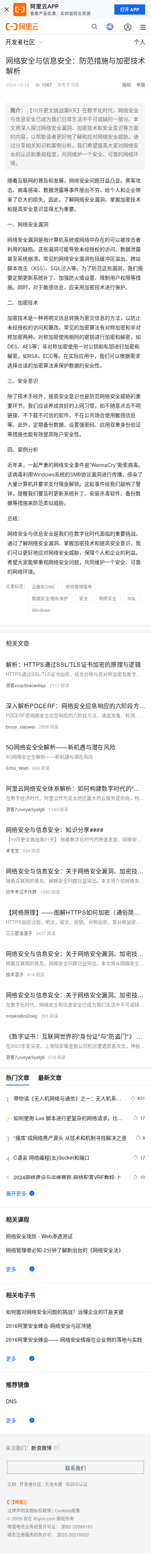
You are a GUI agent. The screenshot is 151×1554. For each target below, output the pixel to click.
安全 (83, 598)
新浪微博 (41, 1447)
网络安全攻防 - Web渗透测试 (39, 1236)
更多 (11, 1269)
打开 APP (129, 9)
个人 (140, 42)
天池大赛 (53, 1484)
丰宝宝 (12, 850)
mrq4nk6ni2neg (21, 1016)
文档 (11, 1484)
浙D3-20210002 (73, 1534)
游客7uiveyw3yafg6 (25, 809)
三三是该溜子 (19, 933)
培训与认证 (77, 1484)
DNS (11, 1401)
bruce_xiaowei (20, 726)
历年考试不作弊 (21, 892)
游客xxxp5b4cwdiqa (26, 685)
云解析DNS (43, 586)
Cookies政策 (67, 1510)
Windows (41, 610)
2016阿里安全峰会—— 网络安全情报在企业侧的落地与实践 (74, 1339)
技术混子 (14, 974)
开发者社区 (30, 1484)
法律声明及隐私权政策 (29, 1510)
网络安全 (108, 598)
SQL (132, 598)
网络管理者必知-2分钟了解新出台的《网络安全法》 (65, 1250)
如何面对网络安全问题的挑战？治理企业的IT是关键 (65, 1311)
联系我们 (75, 1467)
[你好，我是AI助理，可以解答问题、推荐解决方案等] (110, 26)
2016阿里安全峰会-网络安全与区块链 (48, 1325)
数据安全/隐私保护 (50, 598)
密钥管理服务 (79, 586)
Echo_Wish (17, 768)
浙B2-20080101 (77, 1526)
